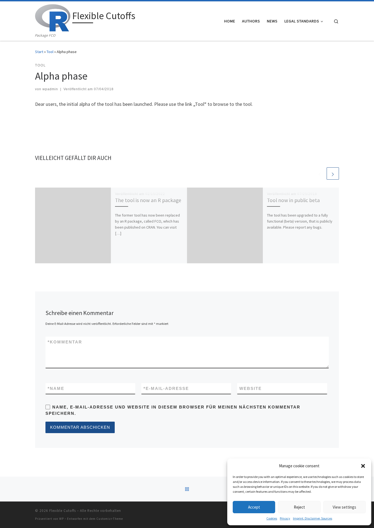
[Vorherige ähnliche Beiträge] (319, 173)
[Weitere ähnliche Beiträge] (333, 173)
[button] (363, 466)
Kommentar (65, 342)
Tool (50, 51)
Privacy (285, 518)
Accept (254, 507)
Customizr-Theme (109, 519)
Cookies (271, 518)
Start (39, 51)
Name (56, 388)
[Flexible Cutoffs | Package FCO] (52, 17)
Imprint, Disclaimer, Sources (312, 518)
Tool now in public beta (293, 200)
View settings (344, 507)
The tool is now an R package (148, 200)
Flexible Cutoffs (62, 510)
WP (61, 519)
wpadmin (50, 89)
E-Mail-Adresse (166, 388)
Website (250, 388)
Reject (299, 507)
